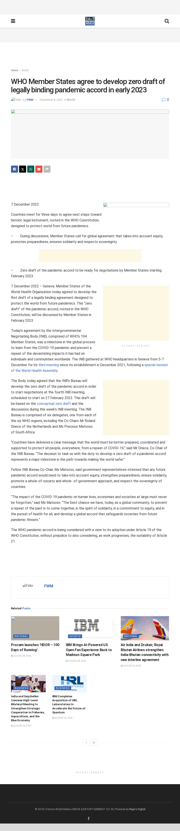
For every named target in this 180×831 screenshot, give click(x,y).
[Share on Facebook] (14, 169)
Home (14, 70)
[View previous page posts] (86, 743)
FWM (30, 99)
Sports (75, 636)
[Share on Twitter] (22, 169)
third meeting (48, 365)
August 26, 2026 (132, 666)
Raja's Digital (137, 809)
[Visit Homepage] (90, 21)
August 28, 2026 (22, 656)
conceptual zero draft (54, 404)
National (21, 636)
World (25, 70)
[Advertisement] (90, 6)
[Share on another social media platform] (46, 169)
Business (21, 688)
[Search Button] (167, 21)
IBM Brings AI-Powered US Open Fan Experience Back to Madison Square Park (89, 650)
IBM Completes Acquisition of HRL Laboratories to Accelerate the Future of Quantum (68, 704)
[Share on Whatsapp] (30, 169)
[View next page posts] (94, 743)
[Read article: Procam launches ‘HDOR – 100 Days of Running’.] (35, 628)
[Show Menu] (13, 21)
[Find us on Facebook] (89, 818)
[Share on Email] (38, 169)
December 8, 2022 (51, 99)
